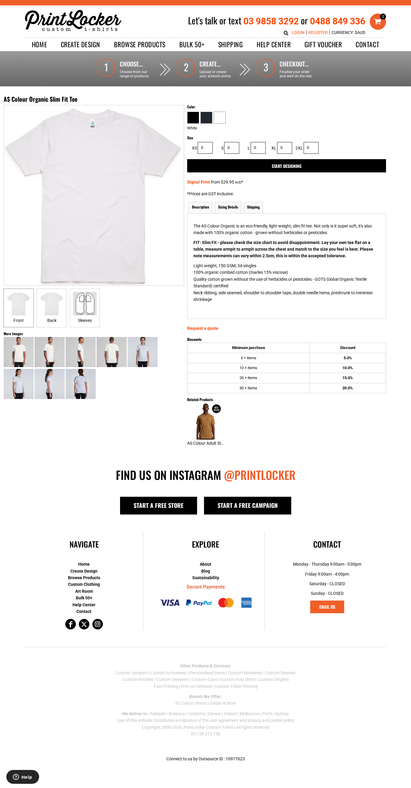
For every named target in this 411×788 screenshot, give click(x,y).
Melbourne (250, 713)
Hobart (230, 713)
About (205, 564)
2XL (299, 148)
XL (274, 148)
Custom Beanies (280, 672)
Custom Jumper (131, 672)
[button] (80, 44)
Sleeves (85, 320)
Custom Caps (204, 679)
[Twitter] (84, 624)
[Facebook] (70, 624)
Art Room (84, 591)
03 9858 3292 (271, 21)
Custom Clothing (84, 584)
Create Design (83, 571)
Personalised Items (207, 672)
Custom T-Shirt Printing (236, 686)
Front (19, 320)
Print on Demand (196, 686)
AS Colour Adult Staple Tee (211, 443)
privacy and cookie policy (271, 720)
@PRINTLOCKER (259, 474)
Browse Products (84, 577)
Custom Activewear (168, 672)
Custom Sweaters (172, 679)
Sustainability (205, 577)
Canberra (196, 713)
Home (84, 564)
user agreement (224, 720)
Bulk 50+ (84, 597)
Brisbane (176, 713)
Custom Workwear (245, 672)
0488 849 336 (337, 21)
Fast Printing (166, 686)
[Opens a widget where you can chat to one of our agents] (22, 777)
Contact (83, 611)
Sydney (282, 713)
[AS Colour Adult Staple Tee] (205, 421)
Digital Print (198, 182)
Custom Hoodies (137, 679)
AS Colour (184, 703)
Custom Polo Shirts (238, 679)
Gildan (216, 703)
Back (52, 320)
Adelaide (158, 713)
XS (194, 148)
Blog (205, 571)
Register (318, 32)
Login (298, 32)
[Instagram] (97, 624)
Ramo (201, 703)
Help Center (84, 604)
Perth (267, 713)
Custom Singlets (273, 679)
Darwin (214, 713)
